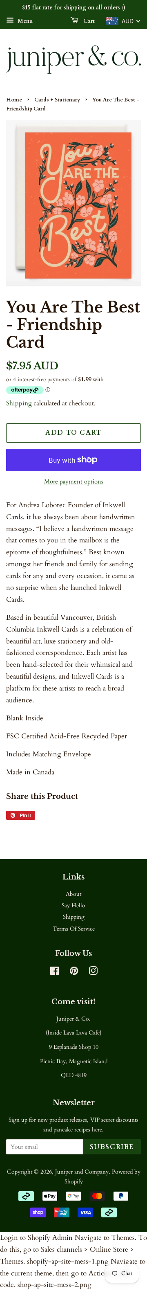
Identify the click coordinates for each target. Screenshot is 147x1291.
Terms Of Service (74, 929)
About (73, 894)
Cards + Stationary (57, 99)
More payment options (73, 481)
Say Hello (73, 905)
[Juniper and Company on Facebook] (54, 972)
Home (14, 99)
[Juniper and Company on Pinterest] (73, 972)
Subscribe (112, 1147)
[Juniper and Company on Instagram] (93, 972)
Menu (24, 21)
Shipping (19, 403)
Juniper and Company (82, 1172)
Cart (88, 21)
